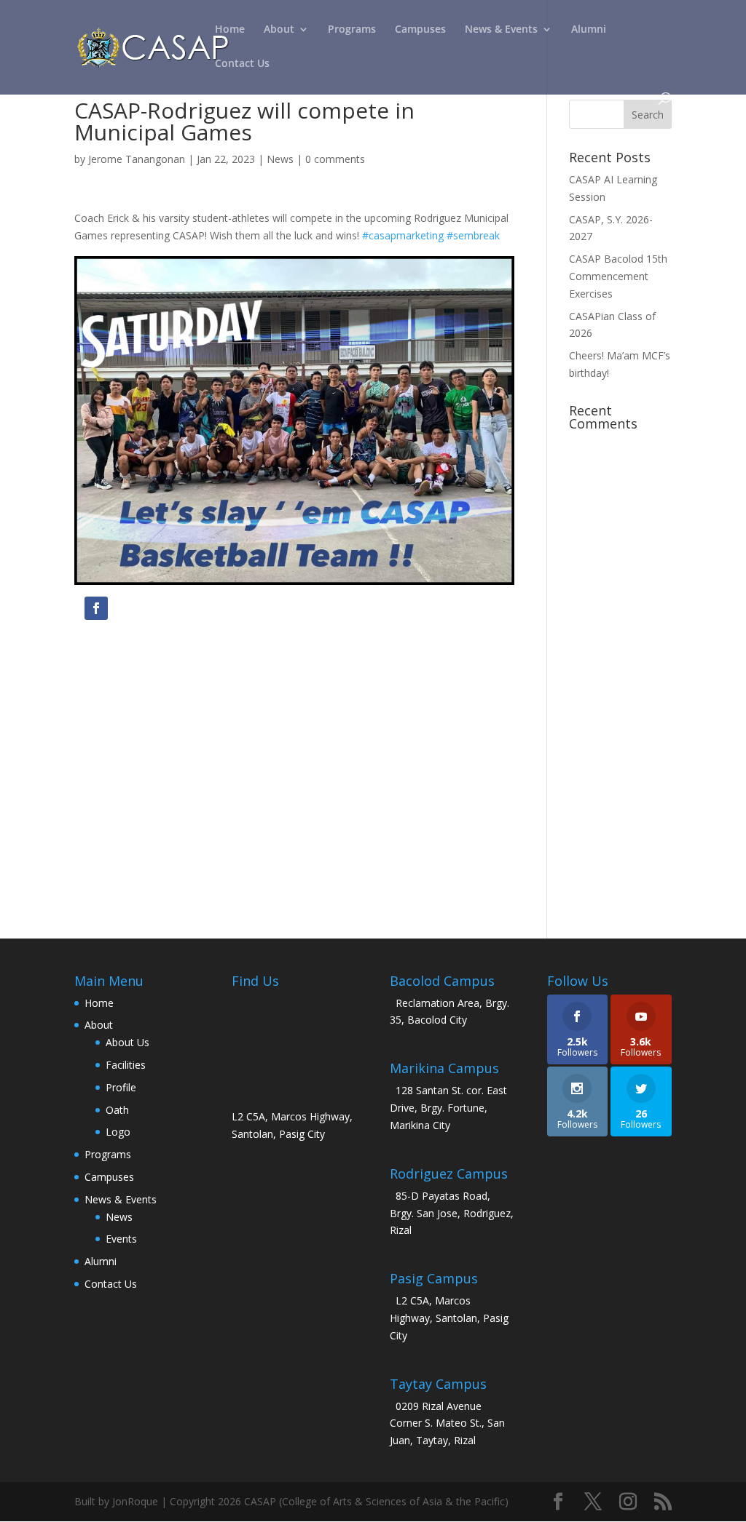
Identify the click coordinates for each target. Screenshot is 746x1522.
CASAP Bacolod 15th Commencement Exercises (618, 276)
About (279, 30)
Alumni (588, 30)
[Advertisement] (294, 771)
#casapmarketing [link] (403, 235)
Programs (352, 30)
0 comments (335, 159)
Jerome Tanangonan (136, 159)
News (280, 159)
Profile (121, 1087)
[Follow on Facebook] (96, 608)
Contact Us (242, 64)
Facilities (126, 1065)
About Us (127, 1042)
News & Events (501, 30)
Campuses (420, 30)
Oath (117, 1110)
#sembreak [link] (473, 235)
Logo (118, 1132)
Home (230, 30)
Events (121, 1239)
